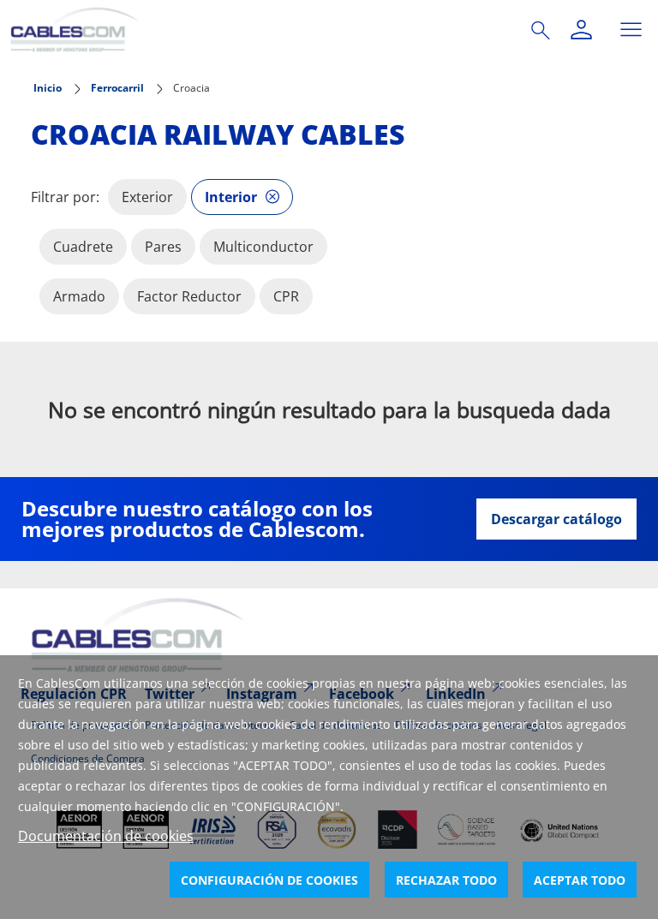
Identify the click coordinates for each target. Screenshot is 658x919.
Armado (79, 296)
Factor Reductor (189, 296)
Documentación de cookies (106, 836)
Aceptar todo (579, 880)
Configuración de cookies (269, 880)
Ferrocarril (117, 88)
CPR (286, 296)
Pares (163, 246)
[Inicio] (250, 29)
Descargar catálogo (556, 519)
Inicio (47, 88)
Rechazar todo (446, 880)
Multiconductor (263, 246)
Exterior (147, 197)
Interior (231, 197)
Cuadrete (83, 246)
